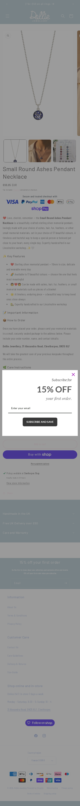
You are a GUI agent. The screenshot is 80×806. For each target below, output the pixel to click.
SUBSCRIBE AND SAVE (40, 421)
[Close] (73, 374)
